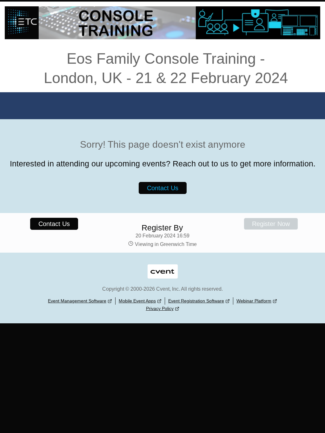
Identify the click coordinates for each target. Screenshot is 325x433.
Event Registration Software (196, 300)
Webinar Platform (253, 300)
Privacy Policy (160, 308)
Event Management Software (77, 300)
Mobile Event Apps (137, 300)
